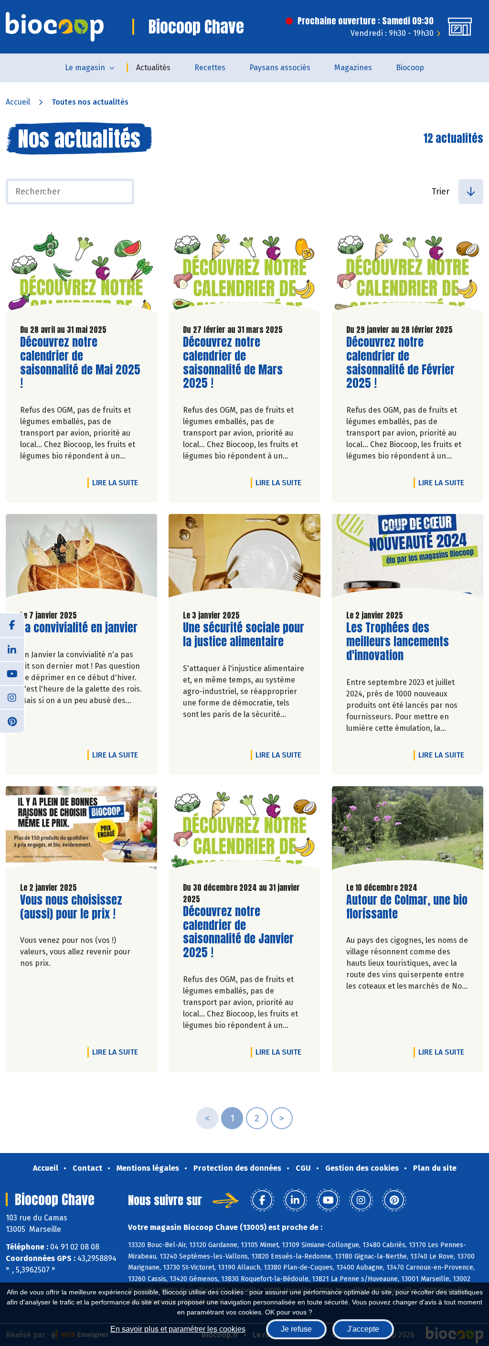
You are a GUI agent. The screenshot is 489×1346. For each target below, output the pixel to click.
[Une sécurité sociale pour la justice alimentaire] (244, 558)
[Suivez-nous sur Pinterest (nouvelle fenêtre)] (12, 721)
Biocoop (410, 67)
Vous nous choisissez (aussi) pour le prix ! (74, 907)
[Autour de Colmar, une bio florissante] (407, 830)
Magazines (353, 67)
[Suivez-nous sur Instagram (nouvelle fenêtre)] (12, 697)
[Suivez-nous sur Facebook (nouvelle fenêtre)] (12, 625)
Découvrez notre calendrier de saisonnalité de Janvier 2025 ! (238, 932)
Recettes (209, 67)
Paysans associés (279, 67)
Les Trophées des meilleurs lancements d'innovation (400, 641)
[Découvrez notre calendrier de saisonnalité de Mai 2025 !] (81, 272)
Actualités (153, 67)
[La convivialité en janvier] (81, 558)
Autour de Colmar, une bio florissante (407, 907)
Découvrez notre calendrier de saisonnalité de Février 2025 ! (400, 362)
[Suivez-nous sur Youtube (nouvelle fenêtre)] (12, 673)
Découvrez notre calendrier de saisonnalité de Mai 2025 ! (80, 362)
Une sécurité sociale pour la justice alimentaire (243, 635)
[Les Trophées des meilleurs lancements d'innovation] (407, 558)
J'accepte (363, 1329)
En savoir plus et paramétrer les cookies (177, 1329)
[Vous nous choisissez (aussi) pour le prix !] (81, 830)
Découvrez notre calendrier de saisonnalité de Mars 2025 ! (237, 362)
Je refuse (296, 1329)
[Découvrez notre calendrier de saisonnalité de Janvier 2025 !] (244, 830)
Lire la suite (117, 482)
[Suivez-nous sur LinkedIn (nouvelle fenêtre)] (12, 649)
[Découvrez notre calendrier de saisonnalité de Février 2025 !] (407, 272)
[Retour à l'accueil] (55, 27)
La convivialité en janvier (79, 628)
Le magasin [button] (85, 67)
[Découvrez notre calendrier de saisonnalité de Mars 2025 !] (244, 272)
